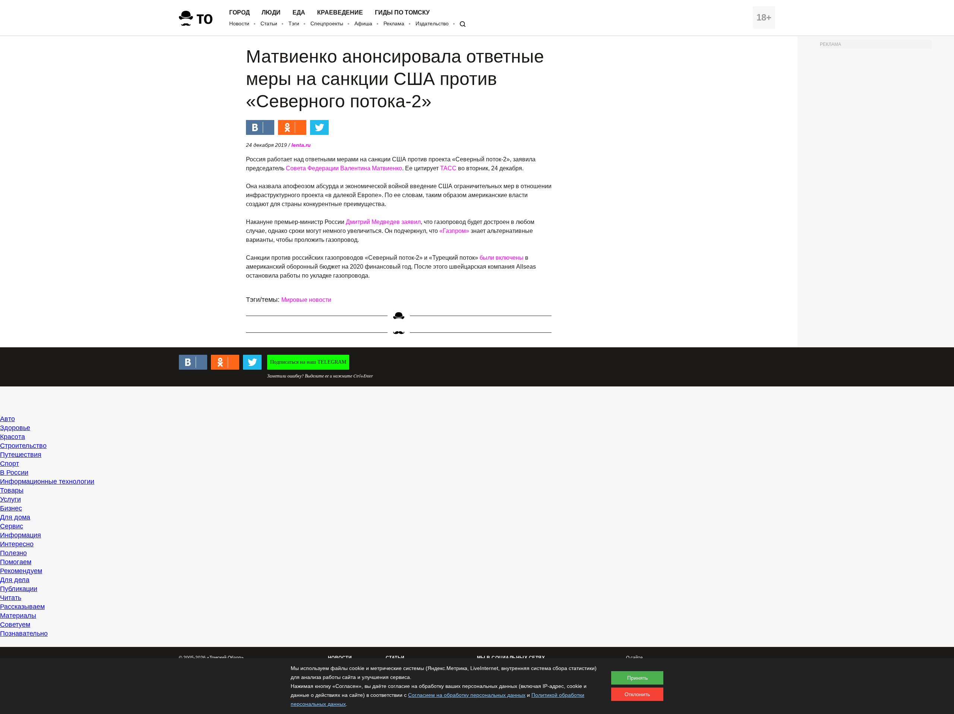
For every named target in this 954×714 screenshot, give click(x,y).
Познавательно (24, 633)
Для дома (15, 517)
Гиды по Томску (402, 13)
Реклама (393, 23)
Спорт (9, 463)
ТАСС (448, 168)
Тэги (293, 23)
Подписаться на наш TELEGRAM (308, 362)
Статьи (268, 23)
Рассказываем (22, 606)
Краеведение (340, 13)
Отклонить (637, 694)
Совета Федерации (312, 168)
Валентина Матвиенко (371, 168)
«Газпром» (454, 231)
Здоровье (15, 428)
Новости (239, 23)
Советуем (15, 624)
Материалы (18, 615)
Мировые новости (306, 300)
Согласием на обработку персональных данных (466, 695)
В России (14, 472)
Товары (11, 490)
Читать (10, 597)
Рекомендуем (21, 571)
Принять (637, 678)
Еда (299, 13)
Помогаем (15, 562)
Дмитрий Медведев (373, 222)
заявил (411, 222)
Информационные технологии (47, 481)
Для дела (14, 580)
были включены (502, 258)
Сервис (11, 526)
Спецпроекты (326, 23)
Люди (271, 13)
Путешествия (20, 454)
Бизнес (11, 508)
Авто (7, 419)
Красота (12, 436)
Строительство (23, 445)
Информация (20, 535)
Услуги (10, 499)
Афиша (363, 23)
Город (239, 13)
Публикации (18, 589)
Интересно (17, 544)
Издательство (432, 23)
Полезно (13, 553)
